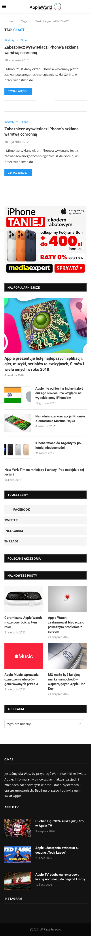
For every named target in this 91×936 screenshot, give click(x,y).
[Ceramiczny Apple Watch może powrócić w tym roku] (23, 599)
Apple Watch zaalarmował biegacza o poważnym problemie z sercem (66, 625)
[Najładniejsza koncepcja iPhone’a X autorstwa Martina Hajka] (17, 423)
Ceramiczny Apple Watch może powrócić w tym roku (23, 622)
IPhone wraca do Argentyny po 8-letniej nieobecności (60, 445)
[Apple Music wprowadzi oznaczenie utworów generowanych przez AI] (23, 656)
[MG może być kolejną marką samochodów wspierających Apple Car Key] (67, 656)
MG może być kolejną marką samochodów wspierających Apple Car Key (66, 682)
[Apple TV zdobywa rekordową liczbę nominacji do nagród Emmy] (17, 881)
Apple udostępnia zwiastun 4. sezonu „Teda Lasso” (57, 850)
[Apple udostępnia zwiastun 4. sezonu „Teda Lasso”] (17, 854)
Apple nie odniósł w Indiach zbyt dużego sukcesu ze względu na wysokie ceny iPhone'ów (59, 393)
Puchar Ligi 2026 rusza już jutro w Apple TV (59, 823)
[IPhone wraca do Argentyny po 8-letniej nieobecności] (17, 450)
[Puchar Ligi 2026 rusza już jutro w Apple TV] (17, 828)
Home (8, 21)
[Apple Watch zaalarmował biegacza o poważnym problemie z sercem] (67, 599)
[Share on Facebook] (43, 100)
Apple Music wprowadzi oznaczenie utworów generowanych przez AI (22, 679)
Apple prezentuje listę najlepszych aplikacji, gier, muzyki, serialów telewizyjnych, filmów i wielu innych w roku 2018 (44, 364)
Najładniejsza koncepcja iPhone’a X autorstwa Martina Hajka (60, 418)
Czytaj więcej (18, 91)
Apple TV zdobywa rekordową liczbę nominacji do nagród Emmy (60, 877)
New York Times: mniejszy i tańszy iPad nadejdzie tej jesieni (44, 472)
